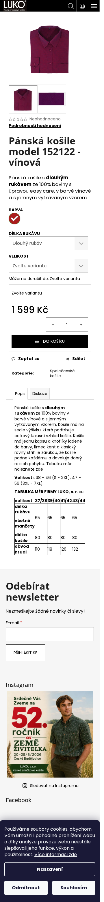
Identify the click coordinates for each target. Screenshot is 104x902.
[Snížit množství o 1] (53, 324)
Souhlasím (73, 887)
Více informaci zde (55, 854)
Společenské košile (62, 373)
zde (39, 469)
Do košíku (54, 341)
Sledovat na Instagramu (54, 786)
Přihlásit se (25, 653)
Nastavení (50, 869)
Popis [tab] (20, 393)
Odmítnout (26, 887)
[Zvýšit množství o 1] (81, 324)
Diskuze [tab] (39, 393)
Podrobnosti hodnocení (35, 125)
